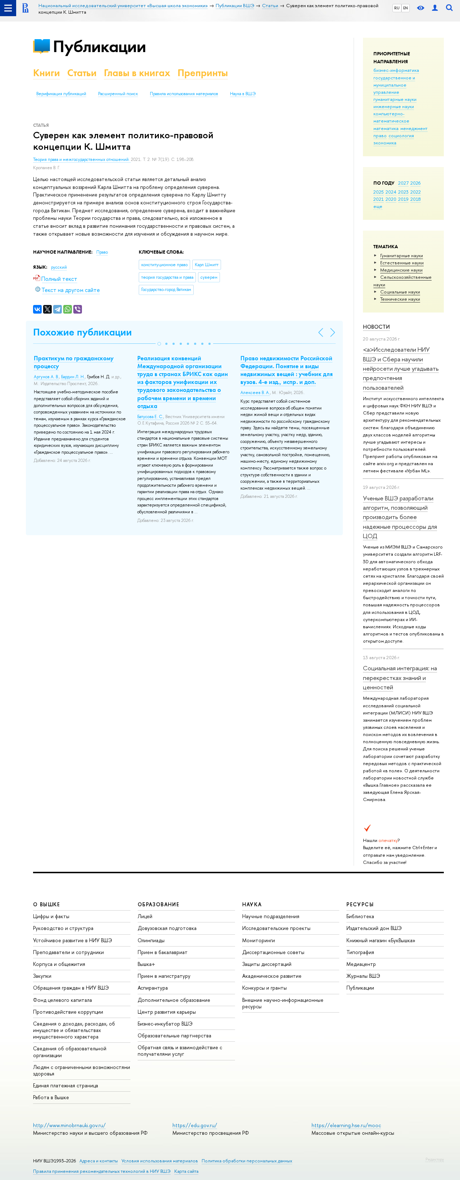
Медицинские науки (401, 270)
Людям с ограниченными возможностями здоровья (81, 1070)
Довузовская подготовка (167, 928)
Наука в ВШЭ (243, 94)
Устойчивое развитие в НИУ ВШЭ (72, 940)
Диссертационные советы (273, 952)
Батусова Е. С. (150, 417)
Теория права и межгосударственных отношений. (82, 159)
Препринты (203, 72)
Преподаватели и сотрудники (68, 952)
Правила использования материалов (184, 94)
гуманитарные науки (395, 99)
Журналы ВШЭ (363, 975)
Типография (360, 952)
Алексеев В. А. (255, 392)
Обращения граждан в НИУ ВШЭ (71, 987)
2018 (415, 199)
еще (377, 206)
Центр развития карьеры (167, 1011)
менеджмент (414, 128)
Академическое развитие (272, 975)
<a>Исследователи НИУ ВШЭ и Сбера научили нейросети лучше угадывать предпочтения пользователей (401, 368)
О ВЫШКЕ (46, 904)
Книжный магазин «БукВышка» (380, 940)
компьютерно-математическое (391, 117)
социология (401, 135)
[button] (159, 343)
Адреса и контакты (98, 1161)
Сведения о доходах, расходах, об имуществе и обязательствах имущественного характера (74, 1030)
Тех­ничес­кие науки (400, 299)
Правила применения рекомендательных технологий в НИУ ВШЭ (102, 1171)
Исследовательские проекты (276, 928)
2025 (378, 192)
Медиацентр (361, 964)
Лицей (145, 916)
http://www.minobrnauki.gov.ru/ (69, 1125)
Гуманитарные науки (401, 255)
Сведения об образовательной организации (69, 1051)
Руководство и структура (63, 928)
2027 (403, 183)
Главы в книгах (137, 72)
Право (102, 252)
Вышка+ (146, 964)
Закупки (42, 975)
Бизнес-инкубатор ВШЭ (165, 1023)
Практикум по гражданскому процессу (74, 362)
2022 (415, 192)
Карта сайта (186, 1171)
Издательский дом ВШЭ (374, 928)
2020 (391, 199)
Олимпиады (151, 940)
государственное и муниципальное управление (394, 84)
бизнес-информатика (396, 70)
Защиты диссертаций (266, 964)
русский (59, 267)
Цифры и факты (51, 916)
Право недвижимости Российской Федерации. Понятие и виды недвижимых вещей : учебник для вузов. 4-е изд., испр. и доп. (286, 370)
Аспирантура (153, 987)
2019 (403, 199)
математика (386, 128)
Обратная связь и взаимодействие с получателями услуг (180, 1050)
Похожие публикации (82, 332)
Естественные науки (402, 262)
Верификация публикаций (61, 94)
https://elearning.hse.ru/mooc (346, 1125)
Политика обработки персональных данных (247, 1161)
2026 (415, 183)
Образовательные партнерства (174, 1035)
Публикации (99, 46)
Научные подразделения (270, 916)
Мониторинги (258, 940)
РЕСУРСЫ (360, 904)
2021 (378, 199)
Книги (46, 72)
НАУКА (252, 904)
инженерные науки (393, 106)
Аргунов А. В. (46, 377)
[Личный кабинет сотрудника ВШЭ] (434, 8)
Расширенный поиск (118, 94)
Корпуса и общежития (59, 964)
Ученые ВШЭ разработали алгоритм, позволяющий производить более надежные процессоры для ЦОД (400, 517)
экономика (384, 142)
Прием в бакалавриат (163, 952)
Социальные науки (400, 291)
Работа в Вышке (51, 1097)
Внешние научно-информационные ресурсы (282, 1003)
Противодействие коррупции (68, 1011)
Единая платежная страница (65, 1085)
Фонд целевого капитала (62, 999)
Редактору (435, 1159)
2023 (403, 192)
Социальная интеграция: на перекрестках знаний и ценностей (400, 677)
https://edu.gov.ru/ (194, 1125)
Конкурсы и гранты (264, 987)
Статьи (82, 72)
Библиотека (360, 916)
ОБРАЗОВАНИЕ (158, 904)
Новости (376, 326)
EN (405, 7)
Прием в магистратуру (164, 975)
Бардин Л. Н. (73, 377)
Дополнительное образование (174, 999)
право (380, 135)
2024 (391, 192)
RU (397, 7)
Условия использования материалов (159, 1161)
